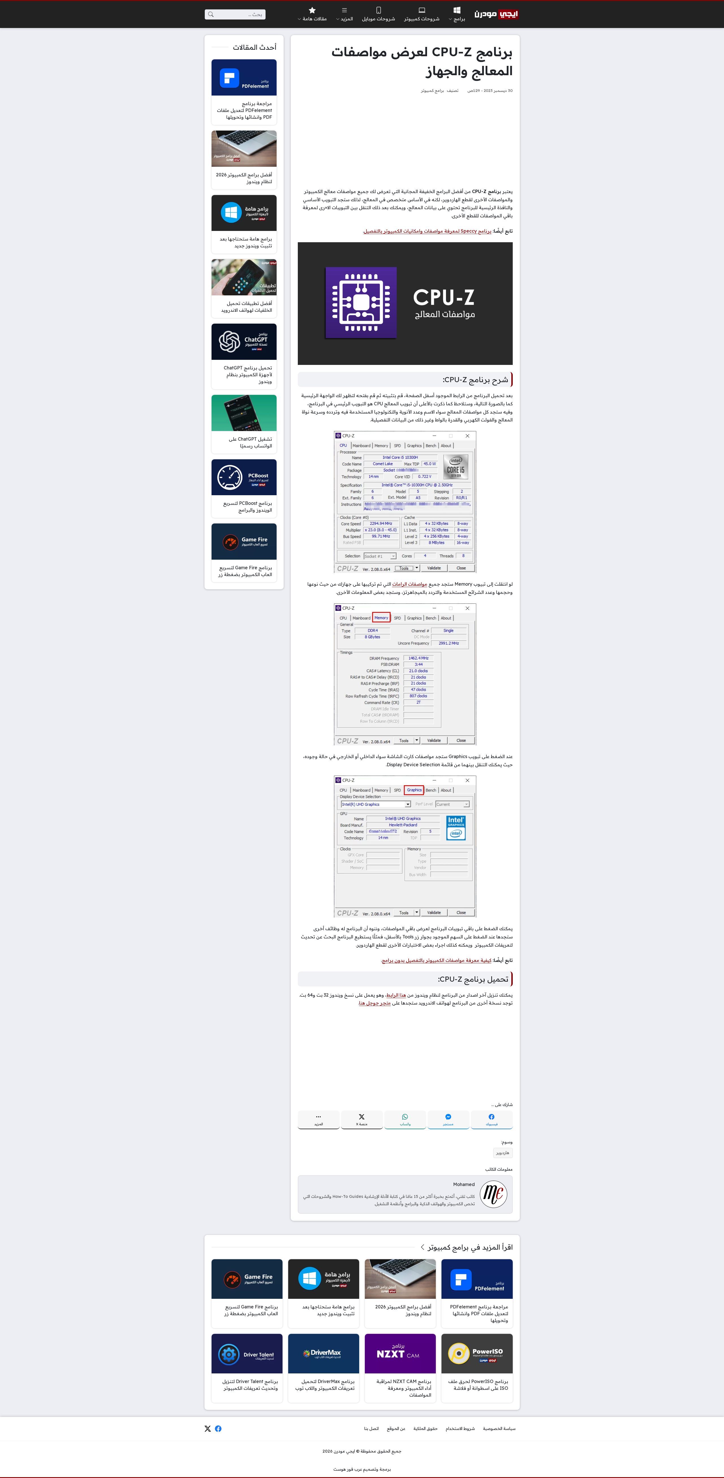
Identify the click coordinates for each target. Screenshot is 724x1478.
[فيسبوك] (218, 1428)
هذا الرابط (396, 995)
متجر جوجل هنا (375, 1003)
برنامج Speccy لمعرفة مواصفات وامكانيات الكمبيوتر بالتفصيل (428, 231)
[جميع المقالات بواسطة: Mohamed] (493, 1194)
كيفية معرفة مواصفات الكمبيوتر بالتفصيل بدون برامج (437, 960)
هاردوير (502, 1152)
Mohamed (464, 1184)
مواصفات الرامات (409, 584)
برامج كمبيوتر (432, 90)
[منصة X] (207, 1428)
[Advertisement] (405, 140)
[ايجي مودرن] (497, 14)
